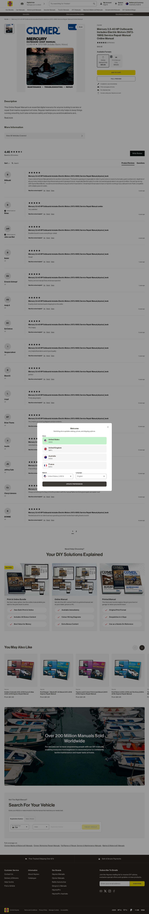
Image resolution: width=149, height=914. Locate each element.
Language (79, 473)
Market (44, 473)
